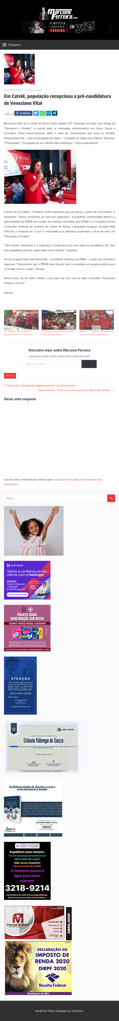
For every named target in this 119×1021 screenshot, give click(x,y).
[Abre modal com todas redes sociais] (54, 113)
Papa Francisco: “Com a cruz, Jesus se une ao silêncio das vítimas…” (76, 390)
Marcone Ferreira (34, 90)
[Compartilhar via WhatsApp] (42, 113)
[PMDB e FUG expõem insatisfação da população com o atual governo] (96, 320)
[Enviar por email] (48, 113)
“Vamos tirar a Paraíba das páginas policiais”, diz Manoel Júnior (41, 385)
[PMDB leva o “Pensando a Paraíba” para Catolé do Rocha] (59, 320)
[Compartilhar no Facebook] (23, 113)
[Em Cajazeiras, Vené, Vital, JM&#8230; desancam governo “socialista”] (21, 320)
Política (10, 375)
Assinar (89, 364)
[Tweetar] (36, 113)
